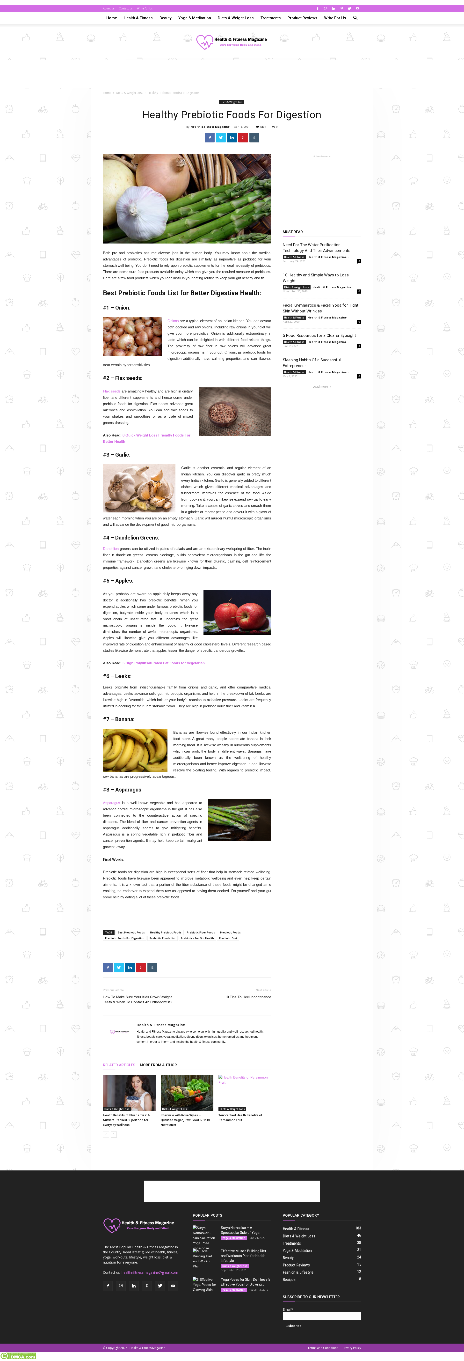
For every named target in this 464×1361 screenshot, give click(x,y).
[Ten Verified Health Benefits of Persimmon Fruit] (244, 1093)
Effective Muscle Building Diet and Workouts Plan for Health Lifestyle (243, 1256)
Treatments (271, 18)
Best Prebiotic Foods (131, 932)
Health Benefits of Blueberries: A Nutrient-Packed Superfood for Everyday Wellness (126, 1120)
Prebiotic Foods (230, 932)
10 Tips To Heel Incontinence (248, 997)
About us (108, 8)
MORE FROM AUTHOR (158, 1065)
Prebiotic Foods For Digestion (124, 938)
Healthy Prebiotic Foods (165, 932)
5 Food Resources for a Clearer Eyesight (319, 335)
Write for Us (144, 8)
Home (111, 18)
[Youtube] (357, 8)
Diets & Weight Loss (236, 18)
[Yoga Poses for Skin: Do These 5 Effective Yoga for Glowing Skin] (205, 1285)
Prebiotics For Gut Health (197, 938)
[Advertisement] (232, 77)
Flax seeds (112, 391)
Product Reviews (302, 18)
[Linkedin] (333, 8)
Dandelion (111, 549)
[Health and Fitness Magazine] (232, 43)
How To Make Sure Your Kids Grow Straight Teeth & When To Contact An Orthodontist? (137, 999)
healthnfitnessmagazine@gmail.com (150, 1272)
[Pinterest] (341, 8)
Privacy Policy (352, 1348)
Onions (173, 321)
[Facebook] (317, 8)
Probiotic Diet (228, 938)
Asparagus (111, 803)
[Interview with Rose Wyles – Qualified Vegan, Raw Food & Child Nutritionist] (187, 1093)
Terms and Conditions (323, 1348)
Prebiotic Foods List (162, 938)
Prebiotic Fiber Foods (201, 932)
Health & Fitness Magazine (210, 126)
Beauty (166, 18)
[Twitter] (349, 8)
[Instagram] (325, 8)
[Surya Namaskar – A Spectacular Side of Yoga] (205, 1238)
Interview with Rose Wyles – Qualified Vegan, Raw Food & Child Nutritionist (185, 1120)
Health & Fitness (138, 18)
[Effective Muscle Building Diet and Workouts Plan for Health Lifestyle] (205, 1259)
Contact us (125, 8)
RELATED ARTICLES (119, 1065)
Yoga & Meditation (194, 18)
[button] (355, 18)
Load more (320, 387)
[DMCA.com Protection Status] (18, 1358)
